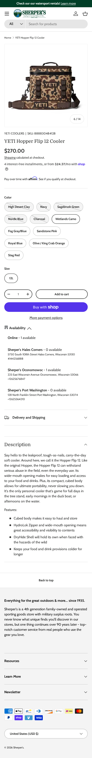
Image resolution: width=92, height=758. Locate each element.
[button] (85, 13)
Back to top (46, 580)
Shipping (10, 157)
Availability (17, 328)
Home (7, 37)
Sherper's (18, 747)
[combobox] (46, 24)
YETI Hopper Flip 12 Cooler (30, 37)
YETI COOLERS (14, 133)
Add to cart (62, 294)
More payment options (46, 318)
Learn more (68, 3)
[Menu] (7, 13)
